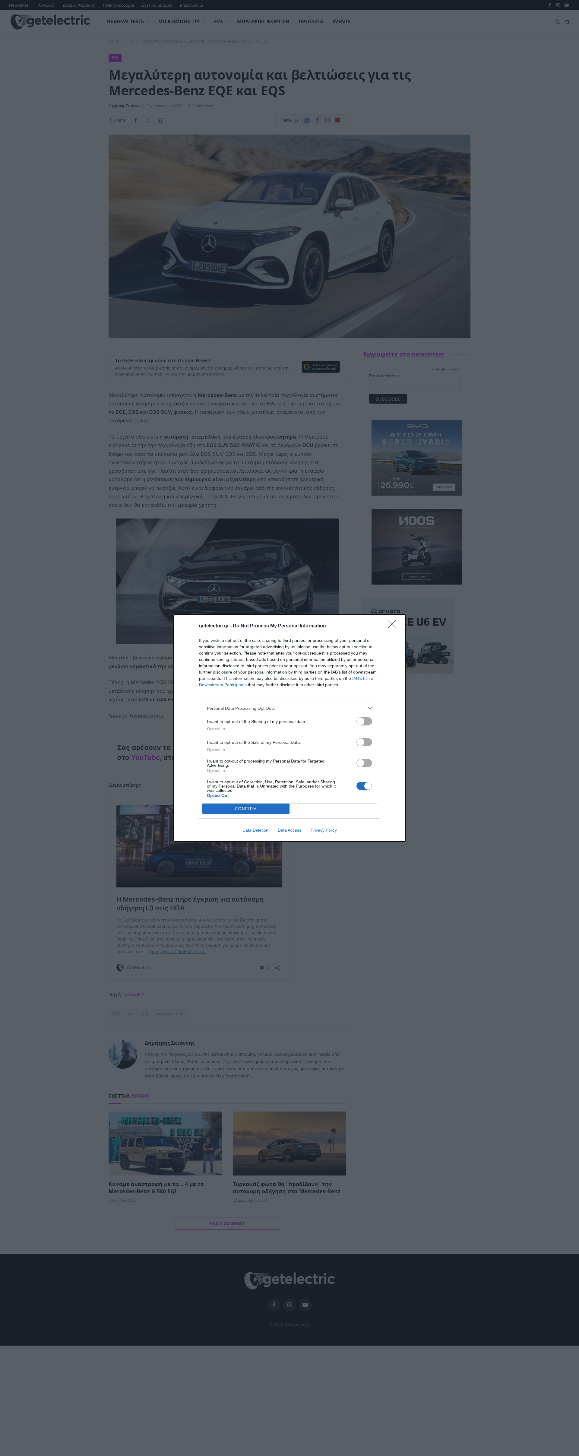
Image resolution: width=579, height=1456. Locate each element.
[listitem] (289, 708)
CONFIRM (246, 809)
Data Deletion (255, 830)
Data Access (289, 830)
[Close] (394, 626)
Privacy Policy (324, 830)
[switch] (364, 721)
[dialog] (289, 728)
